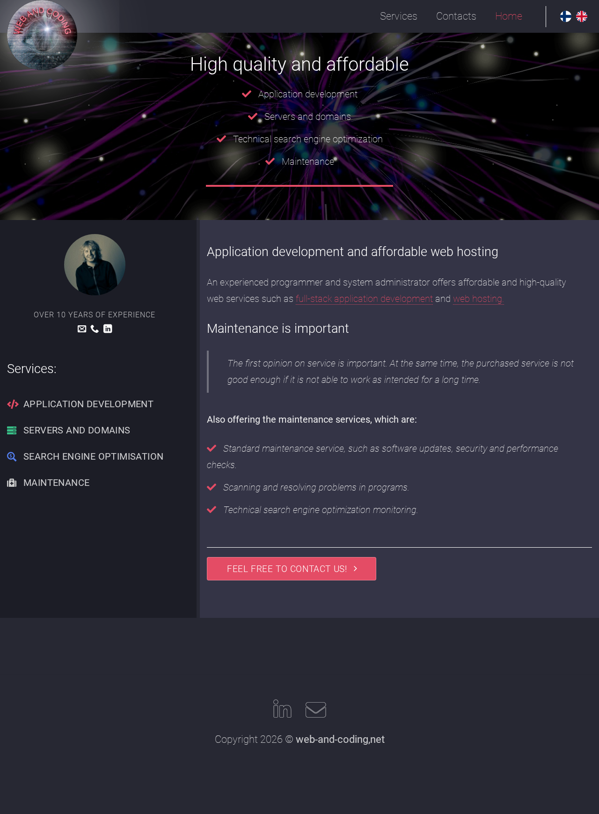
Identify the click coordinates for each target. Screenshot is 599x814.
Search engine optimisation (93, 456)
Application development (308, 94)
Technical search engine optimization (308, 139)
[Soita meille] (94, 329)
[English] (584, 16)
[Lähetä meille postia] (82, 329)
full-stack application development (364, 298)
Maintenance (308, 161)
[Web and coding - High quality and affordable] (42, 35)
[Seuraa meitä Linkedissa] (107, 329)
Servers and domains (307, 116)
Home (508, 16)
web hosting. (478, 298)
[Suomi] (568, 16)
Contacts (456, 16)
